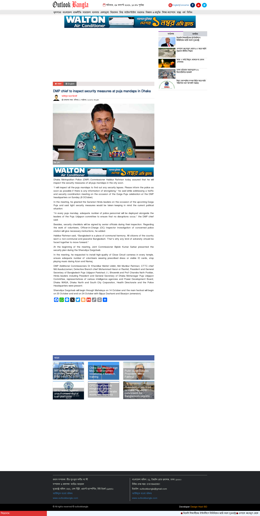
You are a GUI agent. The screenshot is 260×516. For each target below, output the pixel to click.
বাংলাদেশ (67, 12)
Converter (184, 5)
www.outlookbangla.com (65, 498)
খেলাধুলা (104, 12)
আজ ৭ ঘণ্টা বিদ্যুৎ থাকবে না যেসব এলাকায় (190, 60)
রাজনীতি (77, 12)
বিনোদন (114, 12)
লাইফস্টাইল (130, 12)
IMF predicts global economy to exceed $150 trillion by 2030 (66, 373)
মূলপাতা (57, 12)
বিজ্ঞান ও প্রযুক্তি (153, 12)
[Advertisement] (103, 57)
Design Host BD (198, 506)
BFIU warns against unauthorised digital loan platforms (66, 393)
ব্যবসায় (95, 12)
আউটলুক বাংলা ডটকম (63, 493)
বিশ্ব (121, 12)
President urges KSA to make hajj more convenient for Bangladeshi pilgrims (138, 392)
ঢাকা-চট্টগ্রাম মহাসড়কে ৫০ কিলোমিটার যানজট (188, 71)
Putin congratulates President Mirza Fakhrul (137, 374)
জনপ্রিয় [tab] (195, 34)
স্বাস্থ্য (179, 12)
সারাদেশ (87, 12)
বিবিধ (189, 12)
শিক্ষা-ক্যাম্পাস (168, 12)
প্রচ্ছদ (59, 84)
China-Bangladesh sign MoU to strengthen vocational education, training (103, 372)
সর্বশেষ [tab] (171, 33)
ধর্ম (184, 12)
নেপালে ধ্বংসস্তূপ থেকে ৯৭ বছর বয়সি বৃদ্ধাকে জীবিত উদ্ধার (191, 50)
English (175, 5)
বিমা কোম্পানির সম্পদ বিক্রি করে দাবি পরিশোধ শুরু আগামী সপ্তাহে (191, 82)
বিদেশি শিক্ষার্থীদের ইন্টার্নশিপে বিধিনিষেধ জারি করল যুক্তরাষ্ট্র (188, 39)
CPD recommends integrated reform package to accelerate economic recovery (103, 390)
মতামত (140, 12)
